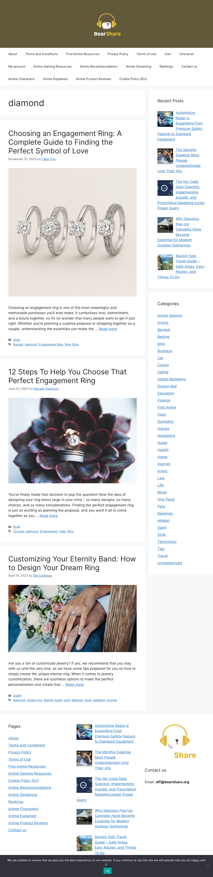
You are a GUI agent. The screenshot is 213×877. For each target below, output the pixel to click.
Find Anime (166, 407)
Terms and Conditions (41, 54)
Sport (162, 527)
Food (161, 414)
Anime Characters (21, 79)
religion (163, 520)
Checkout (187, 54)
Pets (161, 506)
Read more (108, 329)
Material (77, 700)
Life (160, 485)
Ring (70, 531)
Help (62, 531)
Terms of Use (146, 54)
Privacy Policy (118, 54)
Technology (167, 542)
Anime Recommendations (99, 66)
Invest (162, 471)
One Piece (166, 499)
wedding (99, 700)
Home (162, 457)
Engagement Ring (51, 344)
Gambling (165, 421)
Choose (18, 531)
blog (161, 344)
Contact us (189, 66)
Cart (168, 54)
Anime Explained (55, 79)
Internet (163, 464)
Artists (162, 323)
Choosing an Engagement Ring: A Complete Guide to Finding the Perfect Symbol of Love (65, 142)
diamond (31, 344)
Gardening (166, 436)
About (12, 54)
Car (160, 358)
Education (165, 393)
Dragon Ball (167, 386)
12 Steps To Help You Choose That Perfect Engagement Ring (67, 376)
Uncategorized (169, 563)
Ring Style (72, 344)
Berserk (163, 330)
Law (161, 478)
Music (162, 492)
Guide (17, 695)
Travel (162, 556)
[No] (208, 866)
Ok (107, 870)
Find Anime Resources (82, 54)
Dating (162, 372)
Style (16, 340)
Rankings (166, 66)
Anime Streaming (138, 66)
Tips (161, 549)
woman (112, 700)
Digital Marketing (171, 379)
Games (163, 429)
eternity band (53, 700)
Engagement (49, 531)
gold (67, 700)
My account (16, 66)
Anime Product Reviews (93, 79)
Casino (163, 365)
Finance (164, 400)
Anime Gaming (169, 315)
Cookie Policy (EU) (133, 79)
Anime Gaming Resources (52, 66)
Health (162, 450)
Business (164, 351)
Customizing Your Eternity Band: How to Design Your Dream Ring (72, 563)
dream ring (34, 700)
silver (87, 700)
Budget (18, 344)
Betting (163, 337)
